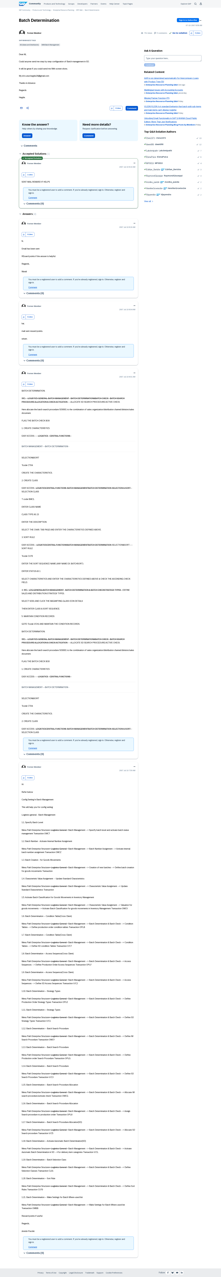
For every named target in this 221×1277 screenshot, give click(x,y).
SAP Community (24, 10)
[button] (191, 33)
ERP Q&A (79, 10)
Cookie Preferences (114, 1273)
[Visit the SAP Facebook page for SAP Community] (168, 1273)
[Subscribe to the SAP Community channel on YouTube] (177, 1273)
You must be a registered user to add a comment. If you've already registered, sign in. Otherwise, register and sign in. (76, 191)
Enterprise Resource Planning (63, 10)
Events (103, 4)
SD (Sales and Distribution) (29, 45)
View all (147, 201)
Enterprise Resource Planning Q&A (162, 85)
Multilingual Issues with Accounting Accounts (163, 90)
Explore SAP (186, 4)
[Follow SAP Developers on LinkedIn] (182, 1273)
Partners (94, 4)
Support (100, 1273)
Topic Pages (128, 4)
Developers (82, 4)
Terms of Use (51, 1273)
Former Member (34, 33)
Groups (71, 4)
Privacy (40, 1273)
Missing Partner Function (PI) (156, 98)
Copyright (63, 1273)
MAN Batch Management (50, 45)
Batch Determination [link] (92, 10)
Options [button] (200, 20)
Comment (132, 108)
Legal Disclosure (76, 1273)
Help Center (114, 4)
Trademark (89, 1273)
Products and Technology (54, 4)
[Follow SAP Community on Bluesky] (173, 1273)
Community (35, 4)
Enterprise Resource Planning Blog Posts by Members (170, 125)
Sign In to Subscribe (188, 20)
